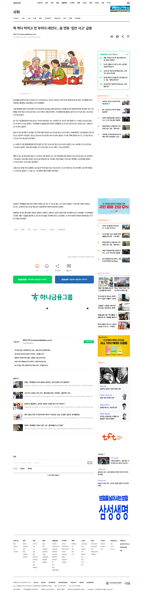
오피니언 (39, 3)
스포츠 (84, 3)
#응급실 (52, 230)
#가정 (16, 230)
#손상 (35, 230)
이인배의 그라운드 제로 (106, 395)
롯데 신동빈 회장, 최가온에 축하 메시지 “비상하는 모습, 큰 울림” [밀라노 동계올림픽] (52, 414)
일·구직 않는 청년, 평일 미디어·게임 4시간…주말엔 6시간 (31, 365)
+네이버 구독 (88, 341)
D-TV (109, 3)
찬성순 (22, 468)
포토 (103, 3)
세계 (90, 3)
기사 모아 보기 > (28, 343)
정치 (46, 3)
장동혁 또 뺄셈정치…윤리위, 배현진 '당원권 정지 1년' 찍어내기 (44, 404)
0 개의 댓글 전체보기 (53, 475)
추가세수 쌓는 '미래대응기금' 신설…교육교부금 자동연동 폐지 (32, 350)
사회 (52, 3)
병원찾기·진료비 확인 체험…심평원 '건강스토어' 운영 (29, 358)
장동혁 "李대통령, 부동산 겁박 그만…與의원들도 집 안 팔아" (44, 425)
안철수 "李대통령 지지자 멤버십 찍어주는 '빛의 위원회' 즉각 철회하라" (47, 382)
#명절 (22, 230)
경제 (57, 3)
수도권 (97, 3)
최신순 (15, 468)
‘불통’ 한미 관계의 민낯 (107, 398)
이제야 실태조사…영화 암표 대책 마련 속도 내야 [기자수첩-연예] (120, 463)
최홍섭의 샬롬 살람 (105, 414)
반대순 (30, 468)
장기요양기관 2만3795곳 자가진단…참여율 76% (29, 354)
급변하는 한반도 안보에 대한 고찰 (110, 389)
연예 (78, 3)
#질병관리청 (61, 230)
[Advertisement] (53, 444)
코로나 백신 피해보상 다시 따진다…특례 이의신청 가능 (30, 361)
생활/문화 (64, 3)
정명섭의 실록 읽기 (105, 405)
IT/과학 (72, 3)
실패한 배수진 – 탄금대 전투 (108, 408)
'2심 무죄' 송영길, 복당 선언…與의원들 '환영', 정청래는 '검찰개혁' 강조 (47, 393)
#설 (29, 230)
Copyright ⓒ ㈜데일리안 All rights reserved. (100, 589)
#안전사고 (43, 230)
